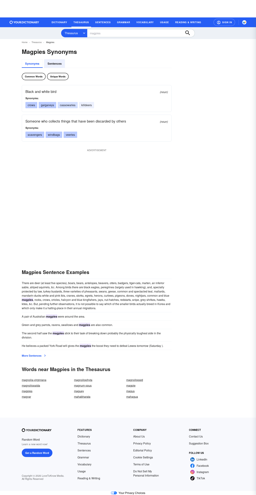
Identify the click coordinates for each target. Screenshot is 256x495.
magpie (130, 385)
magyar (26, 397)
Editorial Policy (142, 450)
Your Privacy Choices (132, 493)
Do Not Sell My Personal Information (146, 473)
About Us (139, 436)
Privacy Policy (142, 443)
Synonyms (32, 64)
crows (31, 105)
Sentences (55, 64)
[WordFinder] (244, 22)
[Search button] (189, 33)
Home (25, 42)
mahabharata (82, 397)
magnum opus (83, 385)
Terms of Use (141, 464)
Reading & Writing (88, 478)
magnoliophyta (83, 380)
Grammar (83, 457)
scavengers (35, 135)
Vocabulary (84, 464)
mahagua (132, 397)
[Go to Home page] (24, 22)
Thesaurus (71, 33)
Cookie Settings (143, 457)
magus (130, 391)
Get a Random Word (37, 453)
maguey (79, 391)
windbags (54, 135)
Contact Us (196, 436)
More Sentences (31, 355)
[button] (224, 22)
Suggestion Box (199, 443)
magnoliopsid (134, 380)
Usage (81, 471)
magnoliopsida (31, 385)
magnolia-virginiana (34, 380)
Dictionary (83, 436)
